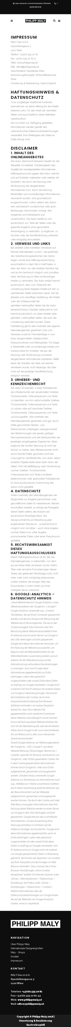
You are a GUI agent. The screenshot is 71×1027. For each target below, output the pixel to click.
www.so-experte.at (29, 903)
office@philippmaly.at (30, 1004)
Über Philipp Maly (20, 944)
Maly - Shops (18, 952)
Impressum (17, 960)
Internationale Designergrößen (27, 948)
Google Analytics (44, 899)
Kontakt (15, 956)
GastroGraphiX (48, 83)
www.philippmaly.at (30, 999)
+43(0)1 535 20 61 (32, 991)
